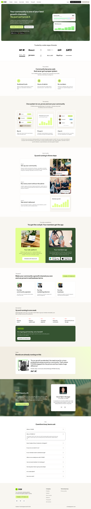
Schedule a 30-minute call (16, 26)
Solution (15, 2)
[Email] (61, 407)
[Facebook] (24, 501)
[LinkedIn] (65, 407)
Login (68, 2)
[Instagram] (20, 501)
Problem (10, 2)
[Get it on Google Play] (21, 33)
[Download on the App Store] (14, 33)
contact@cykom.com (71, 506)
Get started (39, 2)
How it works (21, 2)
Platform (27, 2)
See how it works (29, 26)
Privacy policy (64, 491)
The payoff (33, 2)
